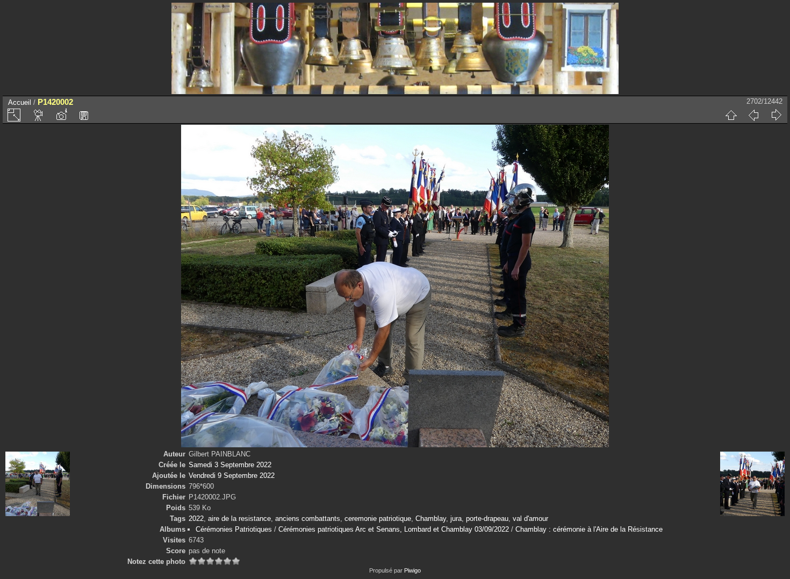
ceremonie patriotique (377, 518)
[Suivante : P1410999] (776, 115)
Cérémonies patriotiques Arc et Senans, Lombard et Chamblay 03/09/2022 (393, 529)
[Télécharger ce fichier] (84, 115)
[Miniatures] (731, 115)
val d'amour (530, 518)
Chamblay (430, 518)
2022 (196, 518)
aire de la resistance (239, 518)
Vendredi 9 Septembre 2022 (232, 475)
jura (456, 518)
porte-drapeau (487, 518)
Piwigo (412, 570)
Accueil (19, 102)
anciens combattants (307, 518)
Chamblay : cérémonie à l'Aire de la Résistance (589, 529)
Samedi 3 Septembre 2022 (230, 465)
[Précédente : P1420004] (753, 115)
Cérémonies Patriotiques (234, 529)
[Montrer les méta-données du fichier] (61, 115)
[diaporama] (38, 115)
